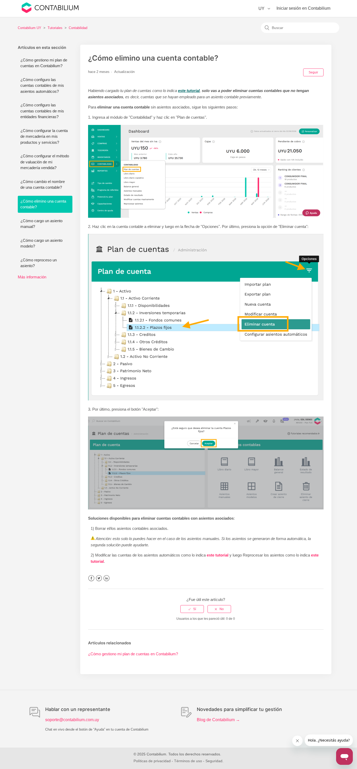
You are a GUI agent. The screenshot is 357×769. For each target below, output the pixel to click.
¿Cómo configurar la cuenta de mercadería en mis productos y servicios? (44, 136)
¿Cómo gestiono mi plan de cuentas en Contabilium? (43, 63)
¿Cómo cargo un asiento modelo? (41, 243)
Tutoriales (55, 28)
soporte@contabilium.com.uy (72, 720)
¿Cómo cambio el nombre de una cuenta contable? (42, 184)
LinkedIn (106, 578)
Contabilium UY (29, 28)
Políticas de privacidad (152, 761)
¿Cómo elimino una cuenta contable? (43, 204)
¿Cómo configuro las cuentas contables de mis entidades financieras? (42, 111)
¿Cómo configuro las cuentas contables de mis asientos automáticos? (42, 85)
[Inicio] (50, 11)
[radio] (192, 609)
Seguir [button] (313, 72)
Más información (32, 277)
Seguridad (213, 761)
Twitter (99, 578)
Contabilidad (78, 28)
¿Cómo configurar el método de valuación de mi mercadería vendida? (44, 162)
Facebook (91, 578)
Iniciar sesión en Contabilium (303, 8)
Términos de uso (188, 761)
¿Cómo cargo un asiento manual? (41, 224)
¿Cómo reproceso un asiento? (38, 263)
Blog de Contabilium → (218, 720)
